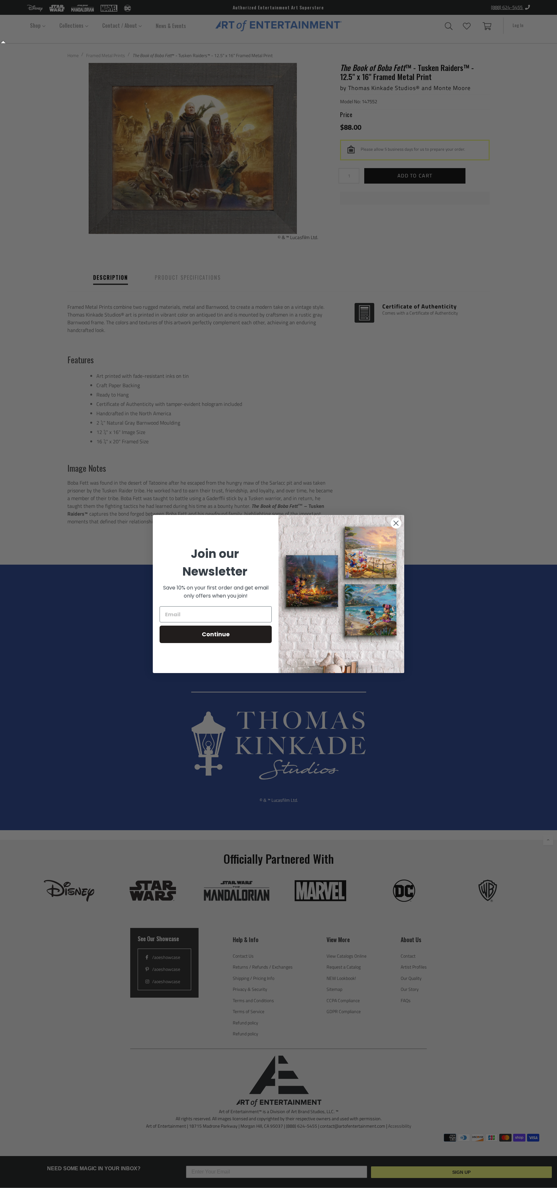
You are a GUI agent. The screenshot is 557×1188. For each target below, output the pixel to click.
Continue (216, 634)
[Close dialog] (396, 523)
